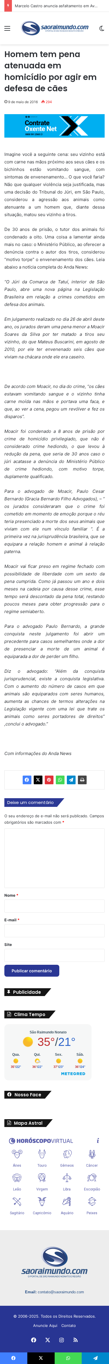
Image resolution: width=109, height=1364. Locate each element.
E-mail (11, 920)
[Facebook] (27, 780)
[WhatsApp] (60, 780)
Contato (68, 1325)
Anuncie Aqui (45, 1325)
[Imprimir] (82, 780)
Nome (11, 895)
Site (8, 944)
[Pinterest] (49, 780)
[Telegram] (71, 780)
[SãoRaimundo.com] (54, 28)
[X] (38, 780)
